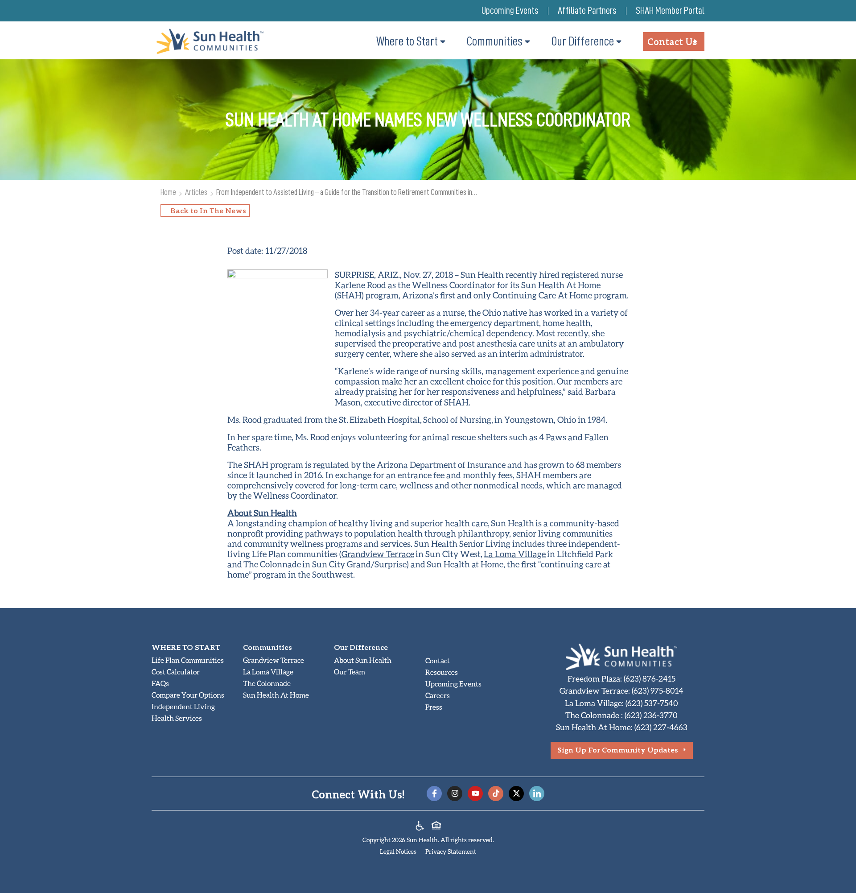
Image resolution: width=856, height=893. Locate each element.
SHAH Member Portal (670, 11)
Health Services (177, 718)
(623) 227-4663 (660, 727)
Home (168, 192)
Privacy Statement (450, 851)
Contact (437, 660)
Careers (437, 695)
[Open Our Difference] (618, 41)
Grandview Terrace (378, 554)
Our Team (349, 671)
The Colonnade (272, 564)
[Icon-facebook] (434, 793)
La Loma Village (515, 554)
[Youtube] (475, 793)
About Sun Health (362, 660)
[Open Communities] (527, 41)
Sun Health (512, 523)
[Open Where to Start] (442, 41)
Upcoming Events (510, 11)
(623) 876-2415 (649, 678)
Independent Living (183, 706)
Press (433, 707)
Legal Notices (398, 851)
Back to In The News (208, 210)
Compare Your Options (188, 694)
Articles (196, 192)
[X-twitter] (516, 793)
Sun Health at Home (465, 564)
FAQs (160, 683)
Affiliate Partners (587, 11)
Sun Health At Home (276, 694)
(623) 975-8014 (657, 690)
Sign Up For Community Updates (617, 749)
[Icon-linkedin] (536, 793)
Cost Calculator (176, 671)
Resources (441, 672)
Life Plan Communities (188, 660)
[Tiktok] (495, 793)
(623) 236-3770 (651, 715)
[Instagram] (454, 793)
